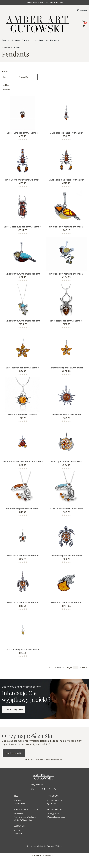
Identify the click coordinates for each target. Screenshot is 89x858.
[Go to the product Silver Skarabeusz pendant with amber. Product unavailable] (23, 207)
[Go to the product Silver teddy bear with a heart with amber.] (23, 441)
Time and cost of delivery (25, 817)
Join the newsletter (14, 753)
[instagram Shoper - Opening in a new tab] (49, 788)
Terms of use (19, 803)
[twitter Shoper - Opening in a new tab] (54, 788)
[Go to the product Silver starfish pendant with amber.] (66, 348)
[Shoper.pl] (61, 846)
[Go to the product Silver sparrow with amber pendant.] (23, 254)
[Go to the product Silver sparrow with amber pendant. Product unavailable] (66, 207)
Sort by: (5, 85)
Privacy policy (53, 813)
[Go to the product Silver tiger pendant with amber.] (66, 441)
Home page (6, 47)
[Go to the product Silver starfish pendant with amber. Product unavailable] (23, 348)
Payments (18, 813)
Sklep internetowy (42, 855)
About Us (18, 833)
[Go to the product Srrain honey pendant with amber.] (23, 629)
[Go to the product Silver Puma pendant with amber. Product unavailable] (23, 113)
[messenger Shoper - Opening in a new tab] (43, 788)
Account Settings (54, 800)
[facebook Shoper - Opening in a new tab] (38, 788)
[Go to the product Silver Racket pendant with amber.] (66, 113)
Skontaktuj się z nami (13, 709)
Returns (17, 800)
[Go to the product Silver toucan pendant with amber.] (23, 489)
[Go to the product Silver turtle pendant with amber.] (23, 535)
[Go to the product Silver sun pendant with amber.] (23, 394)
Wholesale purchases (56, 817)
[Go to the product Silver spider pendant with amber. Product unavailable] (66, 301)
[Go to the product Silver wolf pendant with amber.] (66, 582)
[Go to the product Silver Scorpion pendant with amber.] (23, 160)
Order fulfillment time (23, 820)
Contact (18, 830)
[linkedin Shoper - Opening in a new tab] (32, 788)
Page (69, 667)
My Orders (51, 803)
